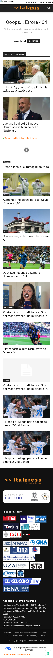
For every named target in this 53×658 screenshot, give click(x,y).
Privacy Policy (18, 635)
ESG (8, 635)
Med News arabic (9, 82)
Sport (5, 118)
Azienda (7, 632)
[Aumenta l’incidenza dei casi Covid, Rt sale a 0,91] (26, 184)
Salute (6, 195)
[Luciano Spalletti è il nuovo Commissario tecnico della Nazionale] (26, 108)
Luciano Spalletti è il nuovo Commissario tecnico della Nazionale (20, 127)
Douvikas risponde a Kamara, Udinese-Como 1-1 (22, 274)
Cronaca (7, 162)
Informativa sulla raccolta (17, 654)
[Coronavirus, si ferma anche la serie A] (26, 221)
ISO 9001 (43, 632)
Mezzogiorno (8, 307)
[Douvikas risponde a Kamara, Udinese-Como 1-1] (26, 257)
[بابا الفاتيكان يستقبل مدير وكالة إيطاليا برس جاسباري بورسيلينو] (26, 72)
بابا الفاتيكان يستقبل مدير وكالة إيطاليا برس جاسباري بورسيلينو (25, 88)
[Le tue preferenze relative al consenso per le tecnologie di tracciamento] (48, 653)
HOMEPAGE (33, 41)
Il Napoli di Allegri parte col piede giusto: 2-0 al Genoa (25, 423)
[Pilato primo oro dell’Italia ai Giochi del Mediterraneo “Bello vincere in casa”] (26, 295)
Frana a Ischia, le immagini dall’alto (26, 167)
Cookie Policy (31, 635)
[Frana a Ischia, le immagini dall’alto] (26, 150)
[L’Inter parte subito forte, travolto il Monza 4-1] (26, 333)
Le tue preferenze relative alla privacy (29, 648)
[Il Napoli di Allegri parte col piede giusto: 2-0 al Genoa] (26, 406)
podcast (6, 380)
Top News (7, 268)
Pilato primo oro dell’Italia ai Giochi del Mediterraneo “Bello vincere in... (26, 314)
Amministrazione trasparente (25, 632)
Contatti (43, 635)
